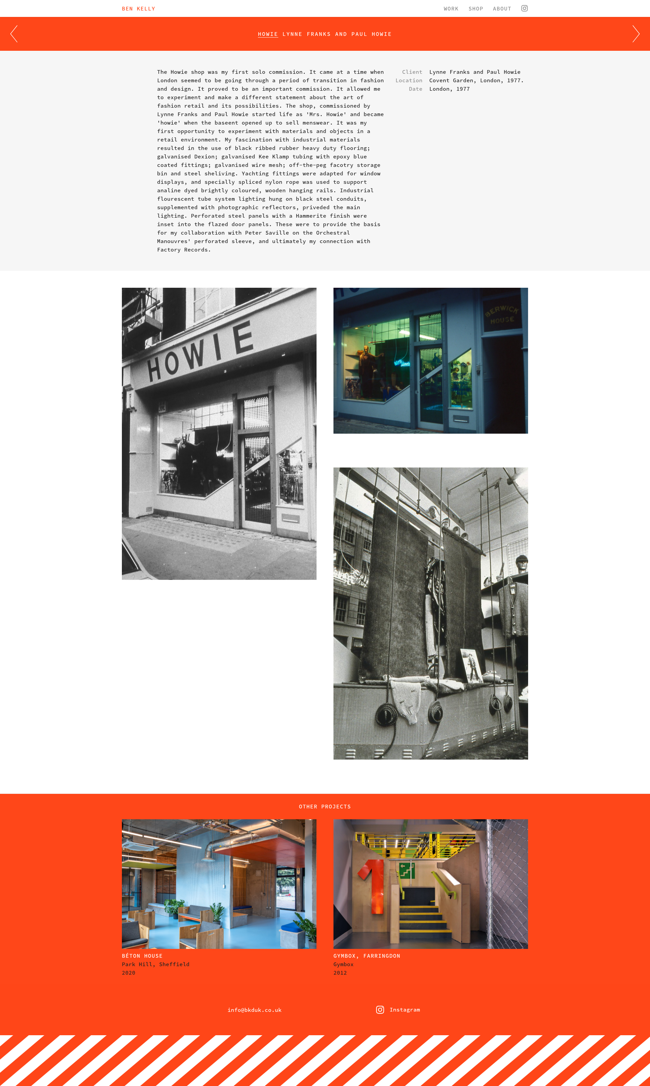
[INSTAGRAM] (524, 9)
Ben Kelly (138, 8)
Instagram (395, 1010)
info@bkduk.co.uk (255, 1009)
